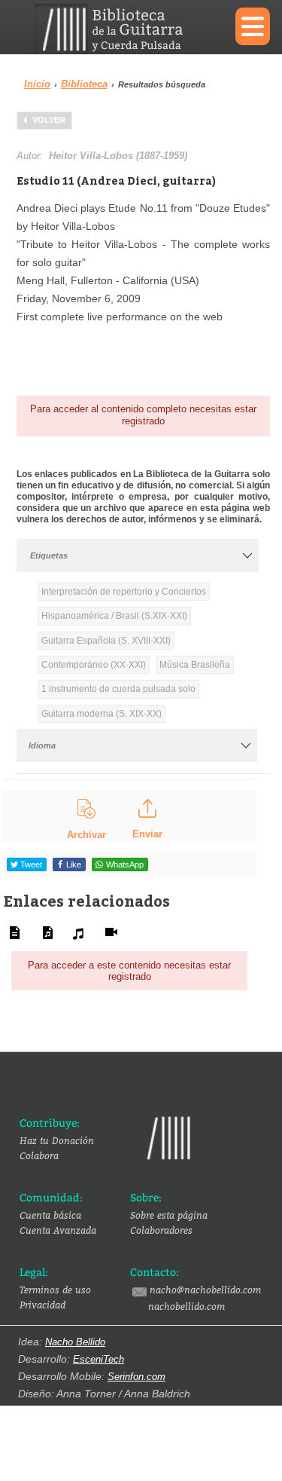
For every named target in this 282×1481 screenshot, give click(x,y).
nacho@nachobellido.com (205, 1290)
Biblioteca (84, 84)
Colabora (39, 1155)
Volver (48, 119)
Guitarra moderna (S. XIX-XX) (101, 713)
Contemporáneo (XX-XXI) (93, 664)
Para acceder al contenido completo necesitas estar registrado (143, 415)
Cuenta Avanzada (58, 1230)
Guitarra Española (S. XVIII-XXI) (106, 640)
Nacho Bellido (75, 1342)
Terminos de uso (55, 1290)
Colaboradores (161, 1230)
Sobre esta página (169, 1215)
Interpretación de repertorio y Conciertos (123, 591)
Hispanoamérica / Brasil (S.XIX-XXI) (114, 615)
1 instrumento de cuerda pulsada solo (118, 689)
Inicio (37, 84)
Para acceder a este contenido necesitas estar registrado (129, 971)
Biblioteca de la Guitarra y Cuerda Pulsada (124, 29)
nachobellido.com (186, 1306)
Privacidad (42, 1305)
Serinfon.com (136, 1376)
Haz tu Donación (57, 1140)
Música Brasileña (194, 664)
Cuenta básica (50, 1215)
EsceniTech (98, 1359)
